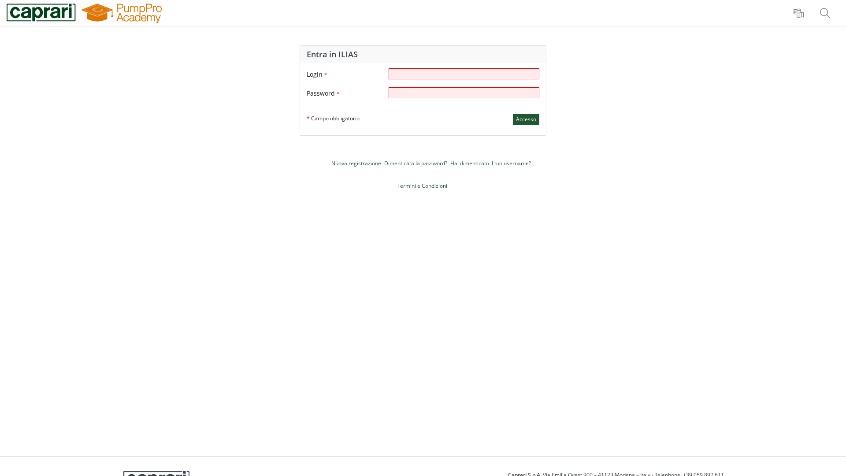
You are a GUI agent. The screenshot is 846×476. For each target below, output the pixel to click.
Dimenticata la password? (415, 163)
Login (317, 74)
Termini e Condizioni (422, 186)
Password (323, 93)
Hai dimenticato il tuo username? (490, 163)
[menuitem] (800, 13)
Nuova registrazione (356, 163)
